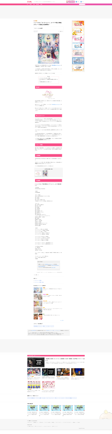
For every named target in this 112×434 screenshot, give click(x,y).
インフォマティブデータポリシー (67, 422)
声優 (34, 4)
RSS (83, 1)
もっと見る (62, 320)
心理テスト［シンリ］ (55, 426)
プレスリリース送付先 (47, 422)
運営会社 (74, 422)
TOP (27, 4)
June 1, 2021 (53, 267)
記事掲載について (35, 422)
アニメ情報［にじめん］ (30, 426)
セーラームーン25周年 (38, 280)
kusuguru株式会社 (33, 330)
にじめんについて (29, 422)
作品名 (31, 4)
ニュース (52, 326)
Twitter (78, 1)
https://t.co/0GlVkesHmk (55, 265)
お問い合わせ (41, 422)
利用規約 (53, 422)
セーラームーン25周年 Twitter (39, 282)
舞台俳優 (37, 4)
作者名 (41, 4)
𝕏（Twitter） (78, 422)
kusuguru (28, 424)
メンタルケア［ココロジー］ (47, 426)
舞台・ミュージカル (46, 326)
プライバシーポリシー (58, 422)
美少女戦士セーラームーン (56, 65)
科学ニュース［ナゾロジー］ (38, 426)
